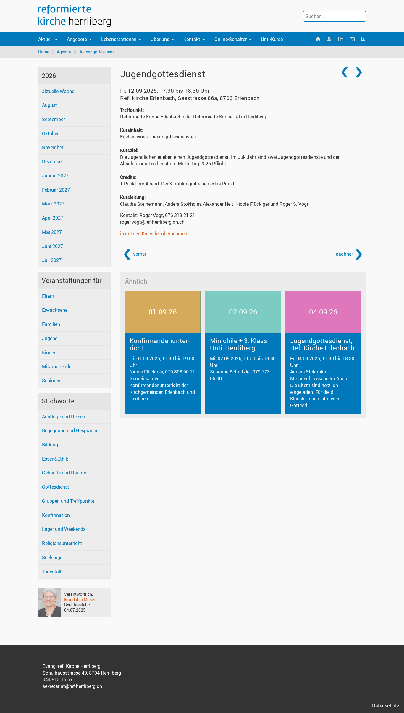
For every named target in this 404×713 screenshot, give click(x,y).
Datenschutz (385, 705)
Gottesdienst (55, 487)
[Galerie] (352, 39)
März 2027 (53, 203)
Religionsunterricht (62, 543)
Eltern (48, 296)
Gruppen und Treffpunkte (68, 501)
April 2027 (52, 218)
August (49, 105)
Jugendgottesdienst (97, 52)
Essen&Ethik (55, 459)
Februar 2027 (56, 190)
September (53, 119)
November (52, 147)
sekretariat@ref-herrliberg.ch (72, 686)
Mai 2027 (52, 232)
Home (43, 52)
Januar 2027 (55, 175)
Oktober (50, 133)
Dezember (52, 161)
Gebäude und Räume (64, 472)
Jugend (50, 338)
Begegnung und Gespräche (70, 430)
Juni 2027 (52, 246)
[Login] (363, 39)
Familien (51, 324)
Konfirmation (56, 515)
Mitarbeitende (56, 366)
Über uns (160, 39)
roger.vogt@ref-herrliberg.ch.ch (152, 222)
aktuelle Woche (58, 91)
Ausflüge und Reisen (63, 416)
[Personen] (329, 39)
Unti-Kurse (272, 39)
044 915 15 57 (58, 679)
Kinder (48, 352)
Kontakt (191, 39)
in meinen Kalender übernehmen (153, 233)
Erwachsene (54, 310)
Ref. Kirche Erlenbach (190, 98)
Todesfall (51, 571)
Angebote (77, 39)
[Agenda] (340, 39)
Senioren (51, 380)
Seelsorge (52, 557)
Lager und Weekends (63, 529)
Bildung (50, 444)
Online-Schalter (230, 39)
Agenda (64, 52)
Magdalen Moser (79, 599)
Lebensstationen (118, 39)
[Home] (318, 39)
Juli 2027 (52, 260)
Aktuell (45, 39)
